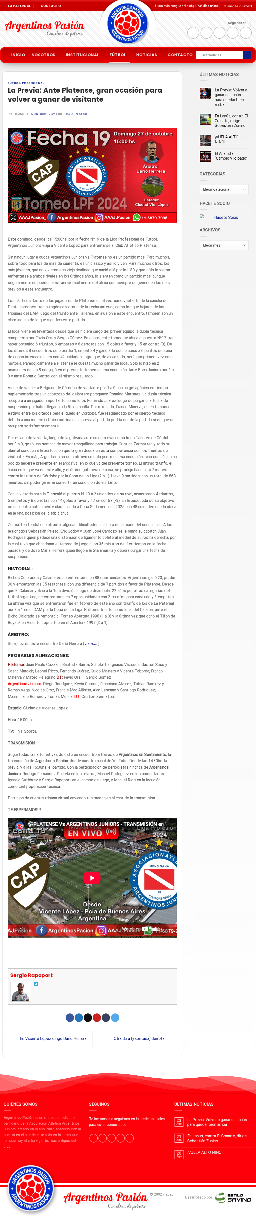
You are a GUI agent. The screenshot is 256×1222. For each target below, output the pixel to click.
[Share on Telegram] (115, 1017)
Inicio (18, 55)
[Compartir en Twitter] (79, 1017)
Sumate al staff (238, 6)
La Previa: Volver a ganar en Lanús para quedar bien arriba (231, 97)
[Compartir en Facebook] (70, 1017)
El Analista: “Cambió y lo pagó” (231, 156)
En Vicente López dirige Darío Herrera (52, 1038)
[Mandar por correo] (88, 1017)
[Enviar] (247, 55)
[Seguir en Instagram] (206, 33)
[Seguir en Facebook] (193, 33)
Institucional (82, 55)
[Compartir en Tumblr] (106, 1017)
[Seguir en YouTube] (246, 33)
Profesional (33, 83)
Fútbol (118, 55)
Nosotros (44, 55)
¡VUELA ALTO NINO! (226, 139)
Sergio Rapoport (76, 114)
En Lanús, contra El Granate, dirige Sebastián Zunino (231, 121)
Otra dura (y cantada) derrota (140, 1038)
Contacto (180, 55)
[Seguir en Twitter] (220, 33)
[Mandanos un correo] (233, 33)
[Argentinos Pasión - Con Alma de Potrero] (128, 25)
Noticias (146, 55)
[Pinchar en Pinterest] (97, 1017)
